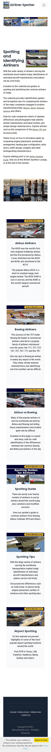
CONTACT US (26, 715)
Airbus (33, 108)
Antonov (6, 111)
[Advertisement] (25, 39)
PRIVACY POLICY (23, 712)
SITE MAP (13, 712)
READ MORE (23, 297)
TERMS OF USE (36, 712)
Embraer (40, 108)
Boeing (26, 108)
